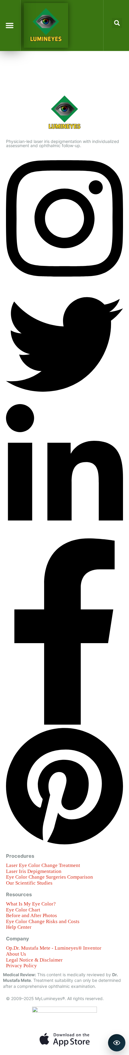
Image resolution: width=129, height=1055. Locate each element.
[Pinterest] (64, 844)
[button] (9, 25)
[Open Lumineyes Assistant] (116, 1042)
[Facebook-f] (64, 723)
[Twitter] (64, 401)
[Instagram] (64, 283)
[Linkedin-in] (64, 535)
